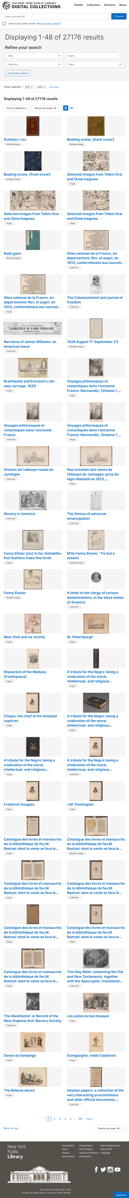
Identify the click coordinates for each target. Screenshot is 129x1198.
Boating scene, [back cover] (90, 139)
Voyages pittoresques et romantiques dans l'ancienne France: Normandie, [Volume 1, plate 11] (92, 388)
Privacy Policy (86, 1145)
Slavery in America (19, 514)
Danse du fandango (20, 1055)
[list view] (71, 108)
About (122, 4)
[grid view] (65, 108)
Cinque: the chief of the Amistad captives (30, 718)
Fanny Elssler (15, 593)
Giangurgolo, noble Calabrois (91, 1055)
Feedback (121, 1195)
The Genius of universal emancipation (86, 516)
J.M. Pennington (80, 804)
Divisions (109, 4)
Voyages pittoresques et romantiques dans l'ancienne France (28, 430)
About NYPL (106, 1149)
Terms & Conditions (88, 1152)
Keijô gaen (12, 253)
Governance (85, 1156)
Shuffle (78, 4)
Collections (93, 4)
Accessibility (68, 1145)
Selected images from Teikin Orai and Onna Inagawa (94, 176)
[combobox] (57, 16)
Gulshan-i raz (15, 139)
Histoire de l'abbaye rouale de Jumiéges (28, 472)
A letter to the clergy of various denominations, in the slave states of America (95, 597)
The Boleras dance (19, 1090)
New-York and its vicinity (24, 637)
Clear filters (54, 87)
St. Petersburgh (80, 637)
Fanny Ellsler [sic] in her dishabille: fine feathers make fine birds (33, 555)
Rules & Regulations (110, 1145)
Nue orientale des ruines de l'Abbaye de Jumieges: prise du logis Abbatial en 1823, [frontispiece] (93, 477)
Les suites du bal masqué (88, 1016)
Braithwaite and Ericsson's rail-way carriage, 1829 (29, 383)
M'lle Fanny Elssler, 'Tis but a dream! (91, 555)
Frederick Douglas (19, 804)
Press (64, 1149)
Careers (66, 1152)
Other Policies (86, 1149)
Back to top (11, 1128)
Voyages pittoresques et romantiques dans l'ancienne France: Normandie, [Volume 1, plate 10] (92, 432)
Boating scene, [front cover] (27, 174)
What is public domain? (49, 23)
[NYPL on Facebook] (96, 1169)
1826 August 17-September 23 (92, 342)
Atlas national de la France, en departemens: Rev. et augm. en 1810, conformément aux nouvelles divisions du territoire (96, 260)
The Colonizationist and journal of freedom (95, 300)
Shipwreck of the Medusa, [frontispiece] (25, 674)
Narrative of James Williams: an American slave (30, 344)
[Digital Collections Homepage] (31, 5)
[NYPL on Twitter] (104, 1169)
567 (80, 1118)
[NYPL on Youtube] (118, 1169)
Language (105, 1152)
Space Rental (68, 1156)
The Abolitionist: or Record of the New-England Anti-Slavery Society (33, 1018)
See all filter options (18, 73)
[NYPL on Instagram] (111, 1169)
